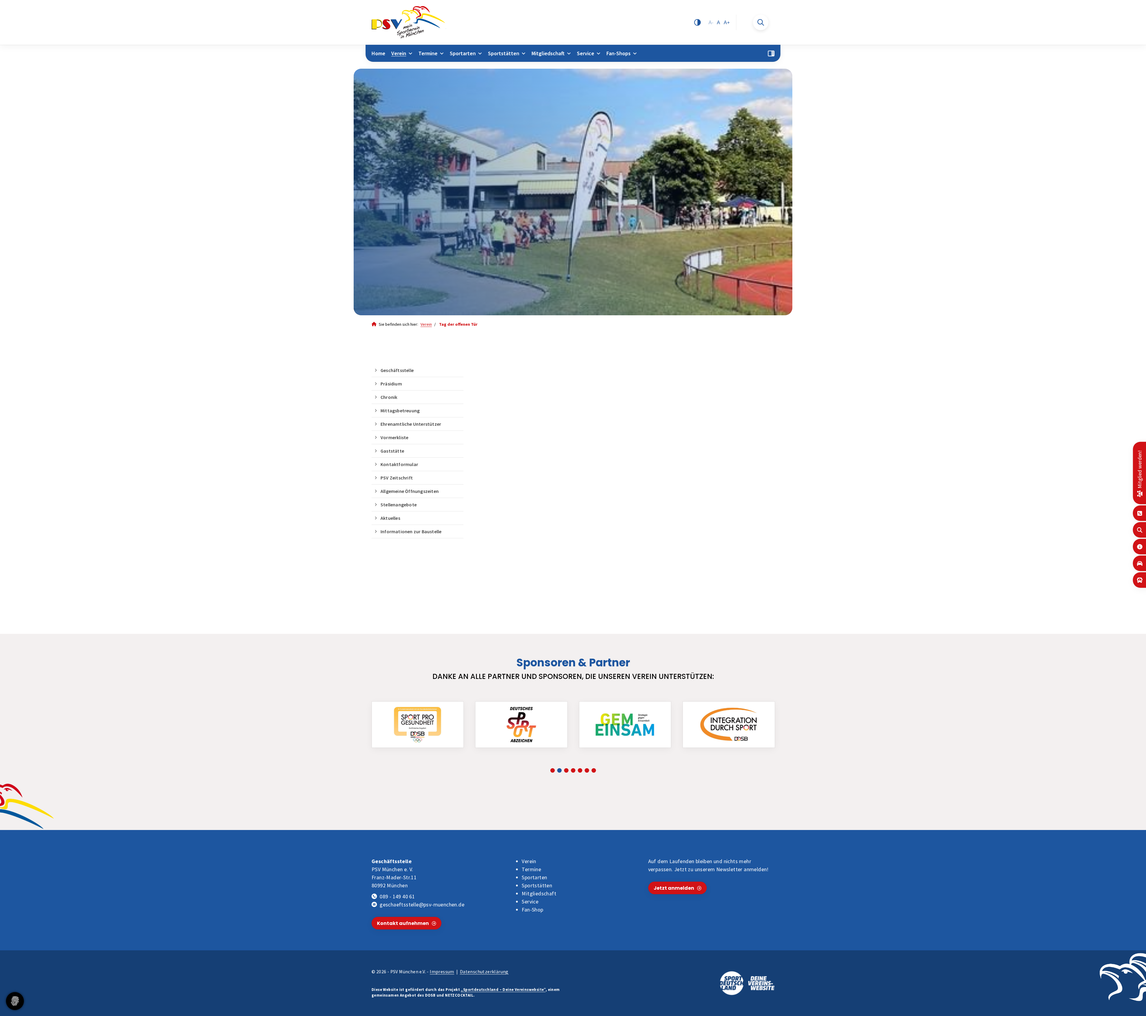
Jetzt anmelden (674, 888)
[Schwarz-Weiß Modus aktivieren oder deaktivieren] (697, 22)
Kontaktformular (399, 464)
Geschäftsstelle (397, 370)
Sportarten (463, 53)
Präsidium (391, 384)
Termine (428, 53)
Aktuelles (390, 518)
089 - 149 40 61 (397, 896)
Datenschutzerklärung (484, 972)
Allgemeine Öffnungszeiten (410, 491)
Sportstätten (503, 53)
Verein (398, 53)
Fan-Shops (618, 53)
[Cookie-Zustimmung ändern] (15, 1001)
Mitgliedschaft (548, 53)
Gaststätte (392, 451)
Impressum (442, 972)
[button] (552, 770)
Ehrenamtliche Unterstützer (411, 424)
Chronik (389, 397)
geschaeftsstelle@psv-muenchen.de (422, 904)
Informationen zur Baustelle (411, 531)
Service (585, 53)
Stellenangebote (399, 505)
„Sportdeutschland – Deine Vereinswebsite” (503, 989)
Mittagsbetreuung (400, 411)
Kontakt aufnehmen (403, 923)
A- (710, 22)
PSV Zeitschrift (397, 478)
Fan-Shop (532, 909)
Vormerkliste (394, 437)
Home (378, 53)
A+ (727, 22)
